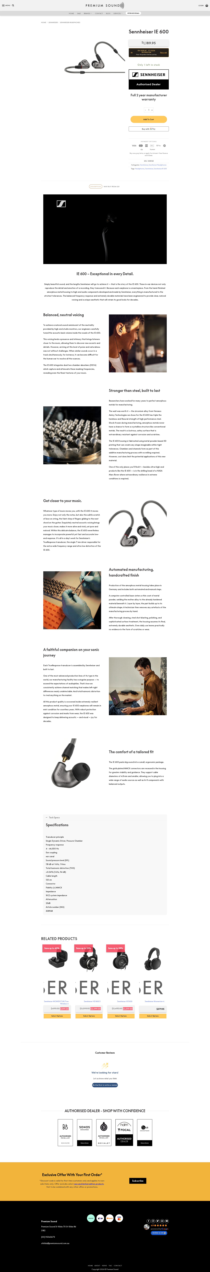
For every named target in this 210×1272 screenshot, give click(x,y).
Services (117, 13)
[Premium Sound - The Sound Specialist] (105, 5)
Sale (79, 13)
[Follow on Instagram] (153, 1221)
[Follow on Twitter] (158, 1221)
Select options (57, 1016)
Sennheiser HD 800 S (92, 1001)
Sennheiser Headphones (70, 22)
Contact (99, 13)
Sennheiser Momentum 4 (154, 1001)
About (97, 1266)
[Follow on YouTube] (167, 1221)
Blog (108, 13)
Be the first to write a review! (105, 1085)
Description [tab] (95, 186)
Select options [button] (89, 1016)
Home (71, 13)
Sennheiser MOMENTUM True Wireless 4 (56, 1002)
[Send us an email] (162, 1221)
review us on (157, 1232)
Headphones (139, 169)
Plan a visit (163, 52)
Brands (87, 13)
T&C (110, 1266)
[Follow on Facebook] (149, 1221)
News (104, 1266)
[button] (6, 5)
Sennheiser (53, 22)
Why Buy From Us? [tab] (111, 186)
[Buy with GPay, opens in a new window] (149, 128)
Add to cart (148, 119)
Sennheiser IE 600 (160, 169)
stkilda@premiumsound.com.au (55, 1243)
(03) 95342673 (48, 1237)
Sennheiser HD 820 (124, 1001)
